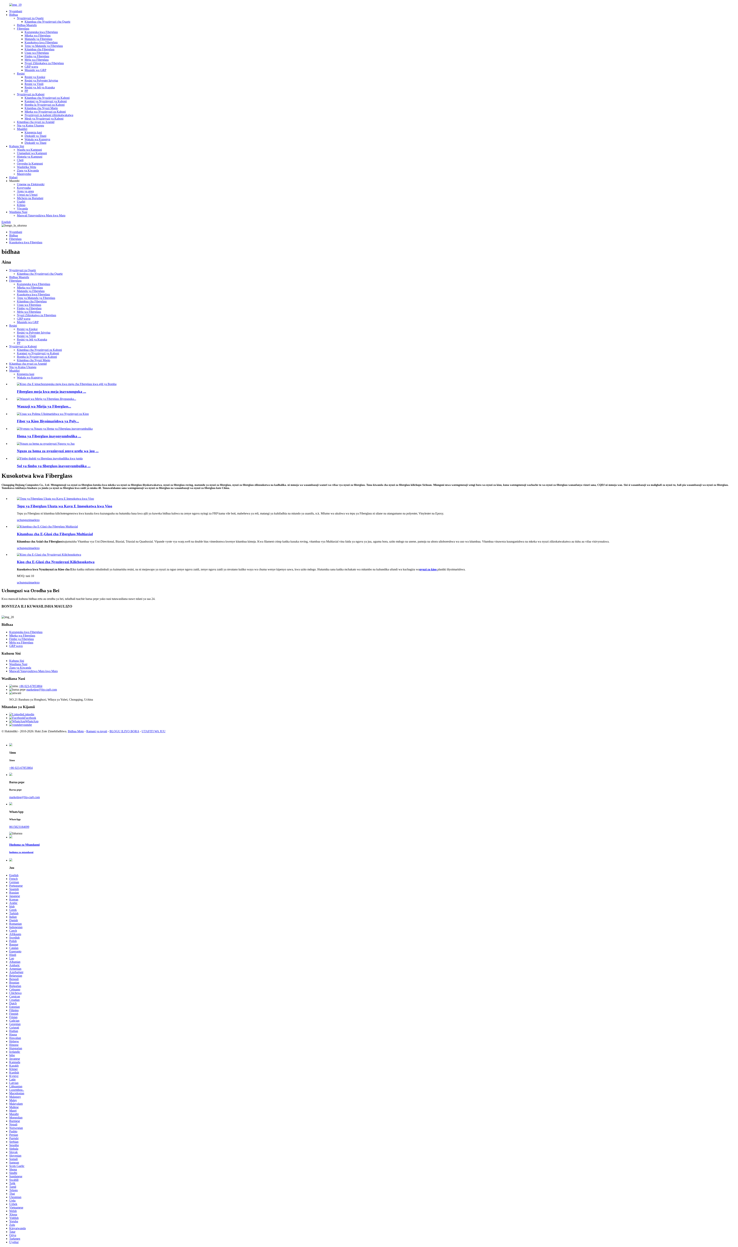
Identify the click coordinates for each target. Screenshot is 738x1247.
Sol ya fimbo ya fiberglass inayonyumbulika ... (54, 466)
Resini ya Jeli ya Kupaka (40, 87)
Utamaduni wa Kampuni (32, 153)
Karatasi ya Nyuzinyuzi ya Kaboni (46, 101)
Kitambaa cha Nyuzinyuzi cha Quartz (47, 21)
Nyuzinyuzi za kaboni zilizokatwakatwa (49, 115)
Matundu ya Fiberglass (38, 39)
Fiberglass (23, 28)
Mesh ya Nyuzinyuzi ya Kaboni (44, 118)
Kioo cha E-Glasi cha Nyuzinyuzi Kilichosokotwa (56, 562)
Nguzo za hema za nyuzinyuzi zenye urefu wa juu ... (58, 451)
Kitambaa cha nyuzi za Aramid (35, 122)
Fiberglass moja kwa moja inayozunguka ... (51, 392)
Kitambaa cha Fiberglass (39, 49)
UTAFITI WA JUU (153, 731)
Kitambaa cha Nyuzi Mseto (41, 108)
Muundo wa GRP (35, 70)
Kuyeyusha (24, 187)
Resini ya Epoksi (35, 77)
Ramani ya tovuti (96, 731)
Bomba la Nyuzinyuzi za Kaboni (45, 104)
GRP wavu (31, 66)
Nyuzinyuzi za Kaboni (30, 94)
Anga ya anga (25, 191)
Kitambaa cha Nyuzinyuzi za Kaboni (47, 97)
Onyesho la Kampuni (30, 163)
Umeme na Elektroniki (30, 184)
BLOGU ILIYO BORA (124, 731)
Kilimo (21, 205)
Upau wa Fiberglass (37, 52)
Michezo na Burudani (30, 198)
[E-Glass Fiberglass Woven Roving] (49, 554)
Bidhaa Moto (76, 731)
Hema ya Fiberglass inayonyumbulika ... (49, 436)
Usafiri (21, 201)
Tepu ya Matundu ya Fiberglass (44, 45)
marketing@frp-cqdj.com (41, 689)
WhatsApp (31, 721)
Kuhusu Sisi (16, 146)
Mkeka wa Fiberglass (38, 35)
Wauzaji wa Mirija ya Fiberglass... (44, 406)
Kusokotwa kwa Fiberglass (41, 42)
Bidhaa (13, 14)
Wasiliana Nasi (18, 212)
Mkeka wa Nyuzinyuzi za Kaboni (45, 111)
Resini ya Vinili (34, 84)
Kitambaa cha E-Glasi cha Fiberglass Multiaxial (55, 534)
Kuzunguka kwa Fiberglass (41, 32)
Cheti (20, 160)
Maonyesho (24, 174)
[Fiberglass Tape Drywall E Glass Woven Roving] (55, 498)
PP (26, 90)
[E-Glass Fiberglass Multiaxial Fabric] (47, 526)
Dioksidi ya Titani (35, 135)
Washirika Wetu (26, 167)
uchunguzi (23, 520)
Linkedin (28, 714)
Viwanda (22, 208)
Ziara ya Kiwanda (28, 170)
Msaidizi (22, 129)
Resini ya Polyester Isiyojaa (41, 80)
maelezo (35, 520)
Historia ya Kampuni (29, 156)
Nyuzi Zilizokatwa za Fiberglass (44, 63)
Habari (13, 177)
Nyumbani (15, 11)
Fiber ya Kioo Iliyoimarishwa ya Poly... (48, 421)
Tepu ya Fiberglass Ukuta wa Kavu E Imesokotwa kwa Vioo (64, 506)
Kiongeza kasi (33, 132)
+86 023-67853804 (30, 686)
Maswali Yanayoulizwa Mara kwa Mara (41, 215)
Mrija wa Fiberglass (37, 59)
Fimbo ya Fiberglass (37, 56)
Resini (21, 73)
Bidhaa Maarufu (27, 25)
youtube (27, 724)
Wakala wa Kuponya (37, 139)
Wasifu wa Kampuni (29, 149)
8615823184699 (19, 826)
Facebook (30, 717)
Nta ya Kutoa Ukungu (30, 125)
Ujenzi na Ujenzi (27, 194)
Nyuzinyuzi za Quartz (30, 18)
